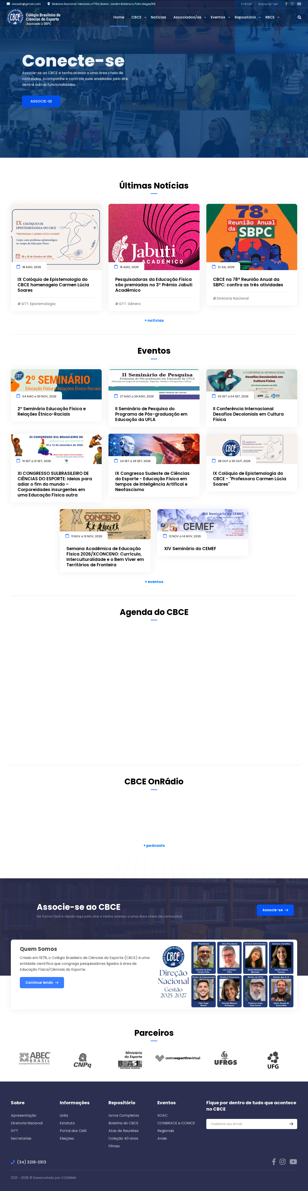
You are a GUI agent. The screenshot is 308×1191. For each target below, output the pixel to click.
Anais (162, 1138)
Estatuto (67, 1123)
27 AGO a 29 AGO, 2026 (137, 396)
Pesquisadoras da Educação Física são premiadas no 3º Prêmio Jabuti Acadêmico (153, 285)
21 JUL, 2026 (226, 267)
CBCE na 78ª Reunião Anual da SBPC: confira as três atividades (248, 282)
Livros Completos (123, 1115)
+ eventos (154, 581)
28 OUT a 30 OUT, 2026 (234, 461)
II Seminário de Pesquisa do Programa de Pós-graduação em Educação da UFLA (151, 414)
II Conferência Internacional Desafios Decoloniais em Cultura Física (248, 414)
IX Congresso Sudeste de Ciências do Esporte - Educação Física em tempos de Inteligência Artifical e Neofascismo (152, 481)
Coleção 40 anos (123, 1138)
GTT (14, 1130)
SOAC (162, 1115)
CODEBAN (68, 1177)
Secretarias (21, 1138)
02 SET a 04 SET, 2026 (233, 396)
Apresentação (23, 1115)
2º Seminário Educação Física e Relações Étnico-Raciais (52, 411)
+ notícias (154, 320)
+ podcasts (154, 845)
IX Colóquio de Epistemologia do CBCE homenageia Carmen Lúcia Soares (53, 285)
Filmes (114, 1146)
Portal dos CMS (73, 1130)
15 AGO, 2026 (129, 267)
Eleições (67, 1138)
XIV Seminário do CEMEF (190, 548)
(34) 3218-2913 (31, 1162)
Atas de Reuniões (123, 1130)
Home (118, 17)
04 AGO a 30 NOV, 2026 (39, 396)
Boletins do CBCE (123, 1123)
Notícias (158, 17)
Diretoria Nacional (27, 1123)
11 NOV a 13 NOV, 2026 (86, 536)
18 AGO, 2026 (31, 267)
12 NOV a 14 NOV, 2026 (185, 536)
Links (64, 1115)
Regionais (165, 1130)
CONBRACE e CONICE (176, 1123)
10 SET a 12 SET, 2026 (36, 461)
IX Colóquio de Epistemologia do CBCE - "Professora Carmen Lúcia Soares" (249, 479)
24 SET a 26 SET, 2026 (135, 461)
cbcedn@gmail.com (26, 4)
